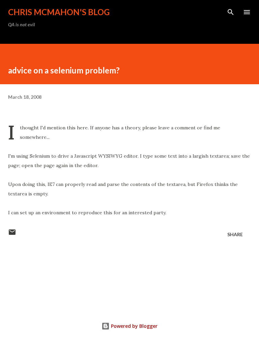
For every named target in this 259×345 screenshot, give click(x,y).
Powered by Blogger (133, 326)
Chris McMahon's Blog (59, 12)
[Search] (231, 12)
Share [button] (235, 234)
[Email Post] (12, 234)
